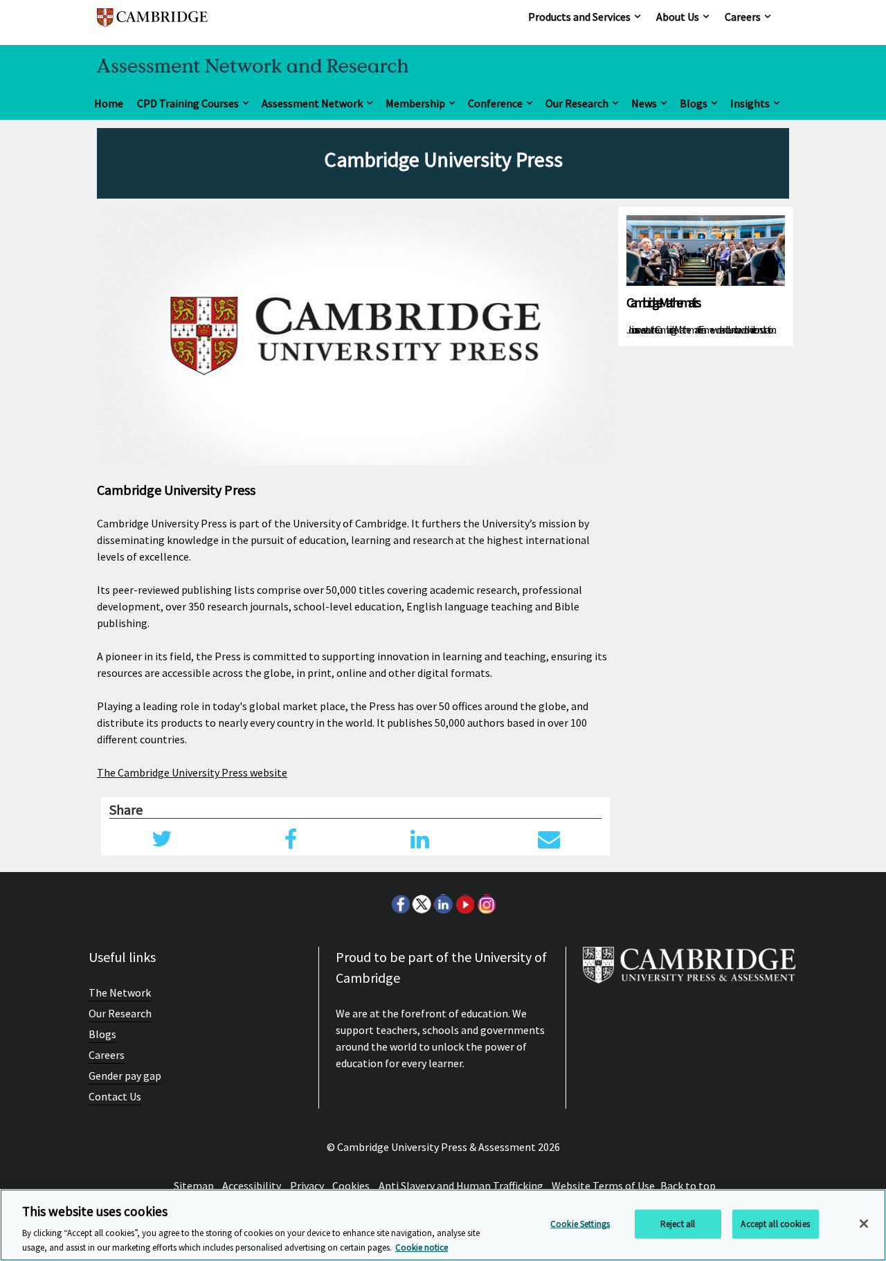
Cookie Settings (580, 1224)
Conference (495, 103)
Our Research (576, 103)
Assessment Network (312, 103)
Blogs (693, 103)
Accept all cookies (775, 1224)
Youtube (464, 904)
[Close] (864, 1223)
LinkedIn (443, 904)
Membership (415, 103)
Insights (750, 103)
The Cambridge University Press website (192, 772)
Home (108, 103)
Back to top (688, 1185)
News (644, 103)
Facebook (400, 904)
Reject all (677, 1224)
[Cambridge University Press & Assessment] (689, 970)
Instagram (486, 904)
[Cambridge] (152, 23)
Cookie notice (421, 1247)
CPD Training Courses (188, 103)
